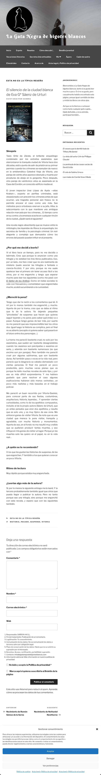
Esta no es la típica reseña (24, 81)
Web (8, 621)
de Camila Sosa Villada (77, 177)
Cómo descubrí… (46, 50)
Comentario (13, 558)
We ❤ (58, 57)
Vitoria (46, 522)
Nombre (11, 593)
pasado (25, 522)
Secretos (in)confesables (40, 57)
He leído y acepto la (30, 665)
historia (15, 522)
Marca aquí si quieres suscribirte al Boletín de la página (31, 673)
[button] (97, 729)
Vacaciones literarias (15, 57)
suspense (35, 522)
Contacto (25, 63)
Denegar (51, 758)
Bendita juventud (66, 50)
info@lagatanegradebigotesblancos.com (30, 655)
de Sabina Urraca (73, 172)
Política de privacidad (39, 665)
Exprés (19, 50)
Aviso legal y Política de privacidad (44, 772)
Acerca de (39, 63)
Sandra (27, 99)
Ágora (69, 57)
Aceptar (50, 751)
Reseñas (30, 50)
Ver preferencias (50, 766)
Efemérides (11, 63)
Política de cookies (24, 772)
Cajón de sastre (83, 57)
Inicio (8, 50)
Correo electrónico (16, 607)
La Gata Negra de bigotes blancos (46, 36)
